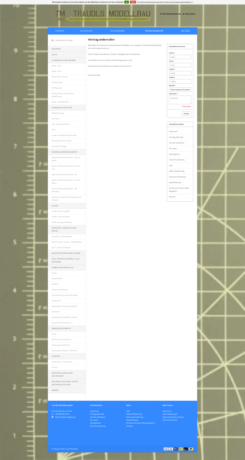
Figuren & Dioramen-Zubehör (64, 152)
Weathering (56, 301)
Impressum (173, 131)
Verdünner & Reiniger (60, 289)
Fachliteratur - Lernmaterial (62, 362)
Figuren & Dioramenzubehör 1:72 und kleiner (66, 181)
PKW (53, 129)
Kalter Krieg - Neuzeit (60, 77)
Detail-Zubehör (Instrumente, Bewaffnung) (63, 95)
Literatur (56, 356)
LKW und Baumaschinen (61, 124)
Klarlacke (55, 284)
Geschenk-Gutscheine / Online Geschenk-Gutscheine (65, 383)
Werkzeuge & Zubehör (61, 328)
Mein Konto (190, 14)
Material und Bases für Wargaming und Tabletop (66, 198)
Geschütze (56, 118)
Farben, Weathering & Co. (63, 267)
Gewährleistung (175, 182)
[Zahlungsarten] (166, 449)
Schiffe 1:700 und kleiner (61, 217)
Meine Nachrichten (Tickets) (173, 417)
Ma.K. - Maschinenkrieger (61, 247)
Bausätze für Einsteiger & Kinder (66, 253)
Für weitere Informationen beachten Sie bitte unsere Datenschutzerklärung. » (165, 2)
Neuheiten (56, 49)
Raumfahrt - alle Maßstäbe (62, 236)
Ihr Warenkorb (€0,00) (172, 14)
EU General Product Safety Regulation (179, 189)
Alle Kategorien (118, 31)
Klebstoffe (55, 311)
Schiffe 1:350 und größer (61, 211)
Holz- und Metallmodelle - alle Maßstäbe (65, 260)
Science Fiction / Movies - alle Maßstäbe (67, 242)
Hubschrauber (57, 82)
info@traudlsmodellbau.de (65, 417)
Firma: (171, 61)
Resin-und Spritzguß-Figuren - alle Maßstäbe (64, 190)
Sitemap (172, 197)
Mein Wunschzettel (170, 420)
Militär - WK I (56, 66)
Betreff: (172, 85)
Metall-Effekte (57, 278)
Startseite (59, 31)
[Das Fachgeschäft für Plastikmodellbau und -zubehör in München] (104, 14)
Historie (55, 367)
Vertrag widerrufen (154, 31)
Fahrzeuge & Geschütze (62, 107)
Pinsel (54, 334)
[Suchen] (52, 40)
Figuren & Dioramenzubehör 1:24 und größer (66, 158)
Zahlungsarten (174, 154)
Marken (55, 390)
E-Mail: (172, 69)
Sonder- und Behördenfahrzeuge (64, 135)
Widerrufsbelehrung (176, 171)
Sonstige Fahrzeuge (59, 146)
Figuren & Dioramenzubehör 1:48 (64, 174)
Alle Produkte (86, 31)
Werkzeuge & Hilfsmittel (61, 345)
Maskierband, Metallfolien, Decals (64, 317)
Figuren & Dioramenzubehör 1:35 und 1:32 (66, 167)
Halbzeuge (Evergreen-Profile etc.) (64, 350)
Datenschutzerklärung (177, 177)
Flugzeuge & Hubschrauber (63, 60)
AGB (170, 165)
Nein (133, 2)
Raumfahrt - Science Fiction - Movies (64, 229)
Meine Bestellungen (170, 414)
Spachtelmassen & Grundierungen (65, 295)
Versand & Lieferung (176, 160)
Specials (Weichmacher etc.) (62, 323)
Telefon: (172, 77)
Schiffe (55, 206)
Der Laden (185, 31)
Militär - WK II (57, 71)
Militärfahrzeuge (58, 113)
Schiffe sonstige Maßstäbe (62, 222)
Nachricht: (173, 94)
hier (129, 66)
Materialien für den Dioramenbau (64, 306)
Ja (126, 2)
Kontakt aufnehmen (176, 143)
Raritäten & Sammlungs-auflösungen (62, 374)
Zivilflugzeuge (57, 88)
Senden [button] (186, 113)
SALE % (54, 54)
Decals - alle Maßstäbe (60, 102)
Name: (172, 53)
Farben (54, 273)
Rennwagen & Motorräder (61, 141)
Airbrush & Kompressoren (61, 339)
